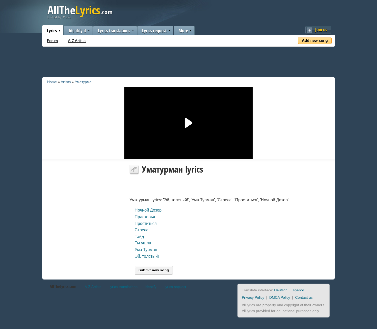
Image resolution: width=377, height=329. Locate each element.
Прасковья (145, 217)
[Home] (80, 17)
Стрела (141, 230)
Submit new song (153, 270)
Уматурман (84, 82)
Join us (321, 29)
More (183, 30)
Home (52, 82)
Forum (52, 40)
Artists (66, 82)
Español (297, 290)
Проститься (146, 223)
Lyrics (52, 30)
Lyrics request (154, 30)
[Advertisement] (188, 60)
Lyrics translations (114, 30)
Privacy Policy (253, 297)
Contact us (304, 297)
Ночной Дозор (148, 210)
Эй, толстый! (147, 256)
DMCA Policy (279, 297)
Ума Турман (146, 249)
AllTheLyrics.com (63, 286)
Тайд (139, 236)
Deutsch (280, 290)
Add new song (315, 40)
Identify (150, 287)
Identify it (77, 30)
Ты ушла (143, 243)
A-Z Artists (77, 40)
